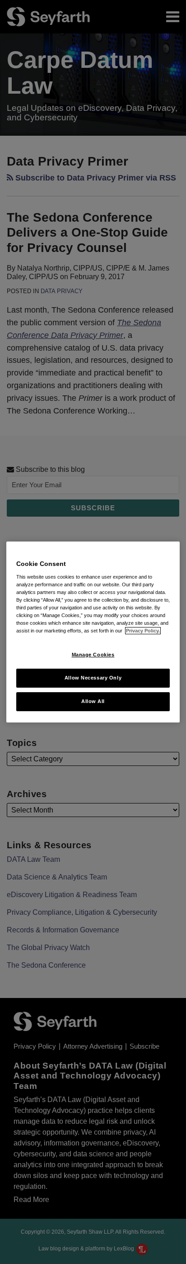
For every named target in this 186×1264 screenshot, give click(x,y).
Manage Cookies (93, 654)
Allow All (93, 701)
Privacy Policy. (143, 630)
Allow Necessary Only (93, 677)
